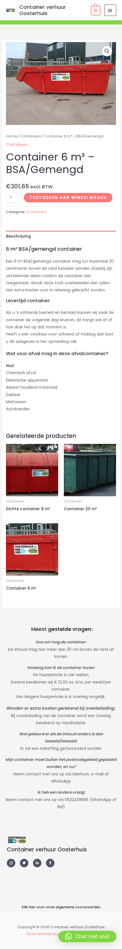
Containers (31, 136)
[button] (107, 51)
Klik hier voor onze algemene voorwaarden (61, 907)
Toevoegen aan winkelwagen (68, 197)
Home (11, 136)
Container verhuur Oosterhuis (42, 10)
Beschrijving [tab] (18, 236)
